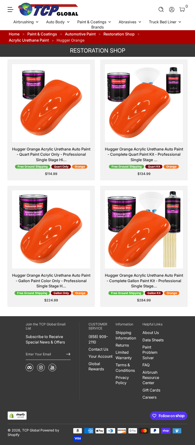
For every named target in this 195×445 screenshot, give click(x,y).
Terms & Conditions (125, 367)
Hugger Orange (70, 40)
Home (14, 34)
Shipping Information (126, 335)
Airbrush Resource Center (150, 377)
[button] (161, 9)
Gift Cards (151, 390)
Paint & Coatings (42, 34)
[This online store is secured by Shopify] (17, 415)
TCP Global (30, 430)
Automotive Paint (80, 34)
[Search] (161, 9)
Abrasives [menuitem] (127, 21)
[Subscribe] (66, 354)
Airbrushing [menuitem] (23, 21)
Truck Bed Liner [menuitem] (162, 21)
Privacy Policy (122, 380)
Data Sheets (153, 340)
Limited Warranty (124, 355)
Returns (122, 345)
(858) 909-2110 (98, 339)
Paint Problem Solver (149, 352)
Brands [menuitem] (97, 27)
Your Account (100, 356)
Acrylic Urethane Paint (29, 40)
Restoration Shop (119, 34)
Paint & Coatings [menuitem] (91, 21)
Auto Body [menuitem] (55, 21)
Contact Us (98, 349)
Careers (149, 397)
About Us (150, 332)
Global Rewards (96, 366)
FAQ (146, 365)
